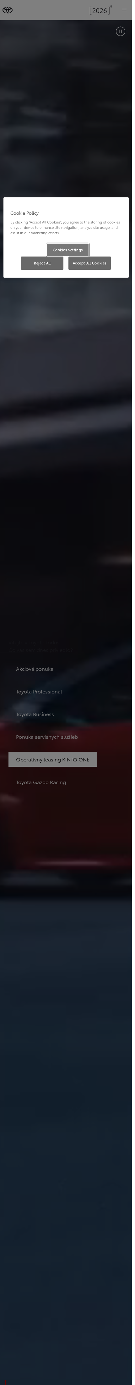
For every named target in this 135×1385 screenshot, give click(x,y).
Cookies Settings (68, 249)
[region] (66, 237)
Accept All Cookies (89, 262)
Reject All (42, 262)
